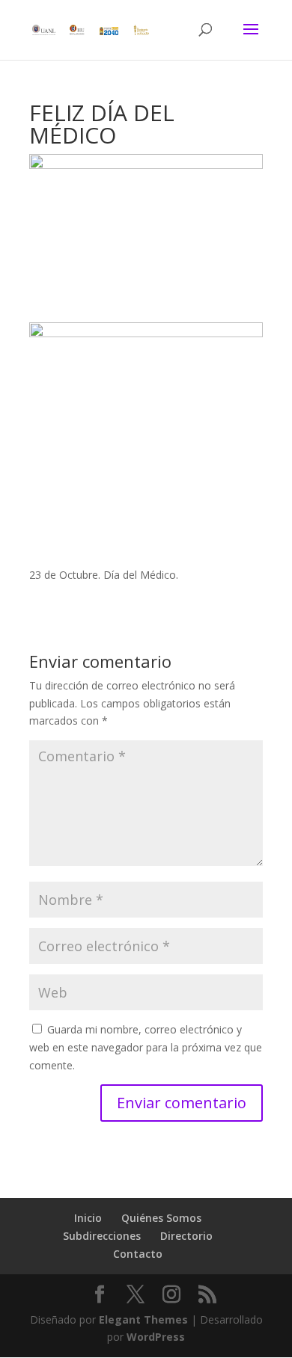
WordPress (156, 1337)
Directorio (186, 1236)
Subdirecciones (102, 1236)
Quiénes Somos (161, 1218)
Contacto (137, 1254)
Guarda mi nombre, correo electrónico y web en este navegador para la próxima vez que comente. (145, 1047)
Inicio (88, 1218)
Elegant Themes (143, 1319)
